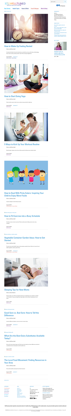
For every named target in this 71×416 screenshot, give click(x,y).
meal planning (19, 390)
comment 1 (15, 371)
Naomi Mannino (12, 292)
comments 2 (15, 250)
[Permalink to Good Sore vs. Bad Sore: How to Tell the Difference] (9, 309)
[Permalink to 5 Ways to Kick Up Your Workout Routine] (26, 140)
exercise (18, 388)
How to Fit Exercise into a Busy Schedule (22, 216)
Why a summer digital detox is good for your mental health (60, 28)
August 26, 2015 (9, 105)
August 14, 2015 (9, 348)
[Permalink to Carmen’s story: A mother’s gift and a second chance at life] (60, 46)
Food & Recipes (35, 8)
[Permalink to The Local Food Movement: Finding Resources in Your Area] (9, 356)
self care (18, 395)
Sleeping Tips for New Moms (16, 289)
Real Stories (7, 8)
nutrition (18, 392)
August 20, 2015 (9, 204)
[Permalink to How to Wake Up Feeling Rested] (26, 42)
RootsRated (6, 396)
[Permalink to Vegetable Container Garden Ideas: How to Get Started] (10, 234)
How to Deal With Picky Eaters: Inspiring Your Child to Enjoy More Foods (24, 194)
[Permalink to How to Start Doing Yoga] (26, 92)
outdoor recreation (20, 393)
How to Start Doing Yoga (14, 96)
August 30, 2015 (9, 56)
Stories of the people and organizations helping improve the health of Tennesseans (48, 390)
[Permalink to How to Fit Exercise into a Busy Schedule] (10, 212)
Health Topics (16, 8)
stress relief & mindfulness (21, 396)
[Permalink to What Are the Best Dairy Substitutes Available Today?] (8, 332)
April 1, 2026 (56, 56)
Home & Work (25, 8)
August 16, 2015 (9, 324)
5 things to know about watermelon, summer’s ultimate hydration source (60, 36)
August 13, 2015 (9, 371)
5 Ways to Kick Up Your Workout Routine (21, 144)
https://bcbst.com (33, 392)
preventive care (19, 394)
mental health (19, 391)
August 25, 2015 (9, 153)
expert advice (19, 389)
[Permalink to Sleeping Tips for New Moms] (26, 286)
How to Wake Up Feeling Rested (18, 46)
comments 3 (15, 56)
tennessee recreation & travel (21, 397)
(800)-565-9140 (32, 393)
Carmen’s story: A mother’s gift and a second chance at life (59, 53)
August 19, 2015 (9, 226)
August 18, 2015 (9, 250)
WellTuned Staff (12, 49)
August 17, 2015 (9, 301)
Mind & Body (44, 8)
